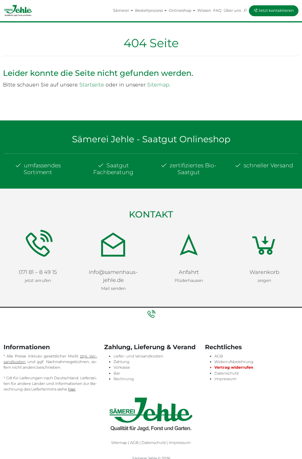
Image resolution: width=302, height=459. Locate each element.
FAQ (217, 10)
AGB (218, 356)
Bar (117, 373)
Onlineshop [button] (180, 10)
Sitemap (158, 84)
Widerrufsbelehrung (233, 362)
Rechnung (124, 379)
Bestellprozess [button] (149, 10)
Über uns (232, 10)
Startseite (91, 84)
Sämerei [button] (121, 10)
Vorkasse (122, 367)
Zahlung (121, 362)
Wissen (204, 10)
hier (72, 389)
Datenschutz (226, 373)
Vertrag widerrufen (233, 367)
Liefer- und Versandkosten (138, 356)
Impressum (225, 379)
